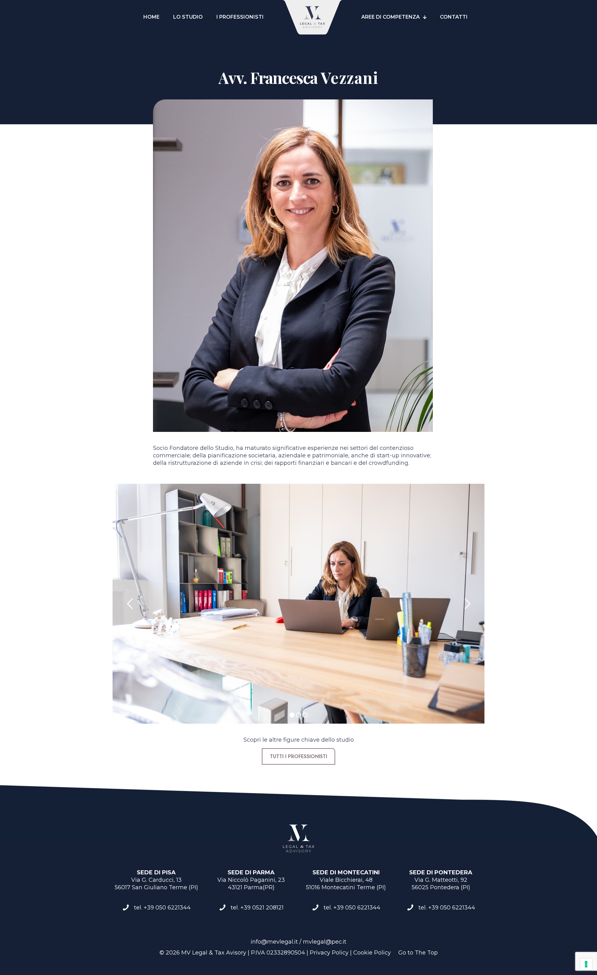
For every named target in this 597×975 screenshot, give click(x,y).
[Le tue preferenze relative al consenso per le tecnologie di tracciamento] (586, 964)
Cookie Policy (372, 952)
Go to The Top (418, 952)
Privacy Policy (329, 952)
